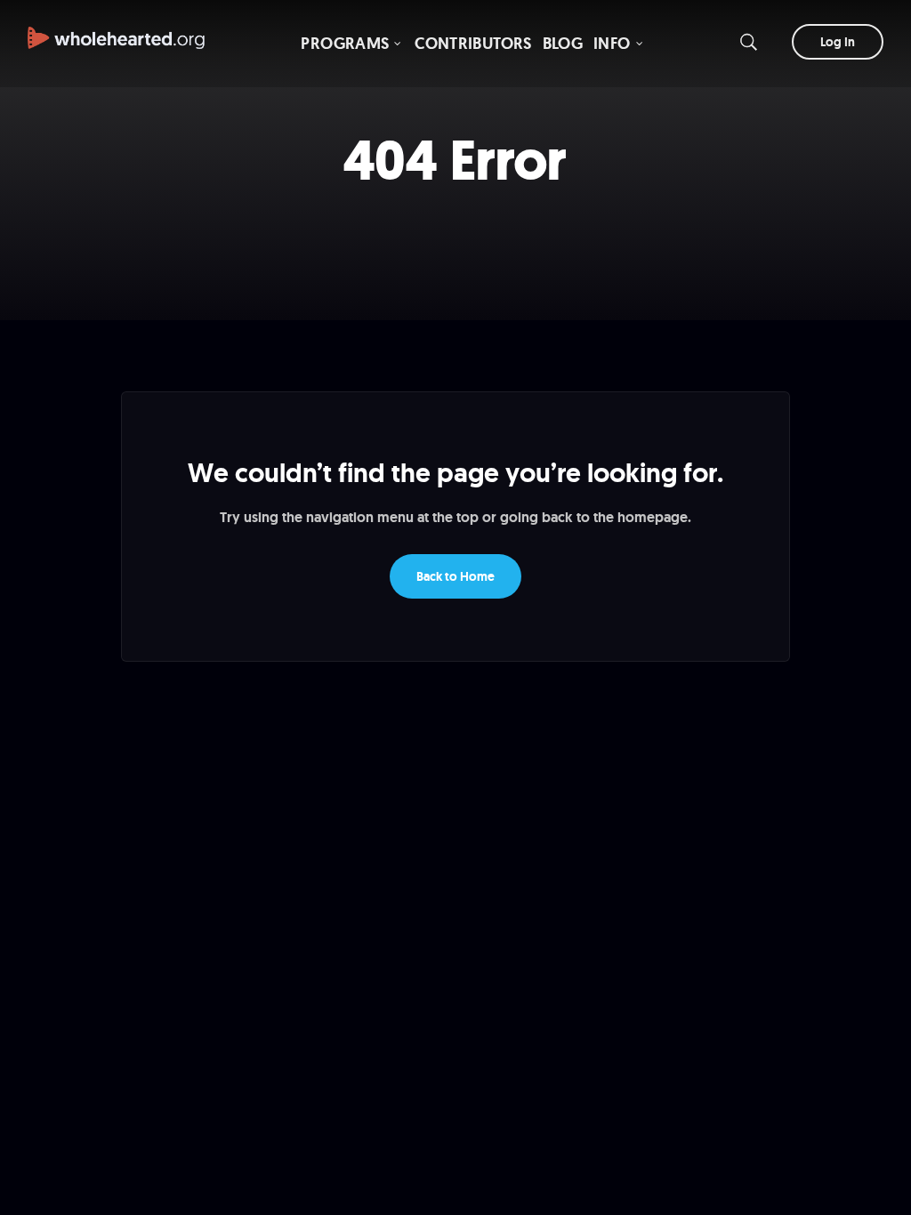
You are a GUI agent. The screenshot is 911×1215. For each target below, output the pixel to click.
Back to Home (455, 576)
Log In (837, 42)
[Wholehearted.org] (117, 29)
